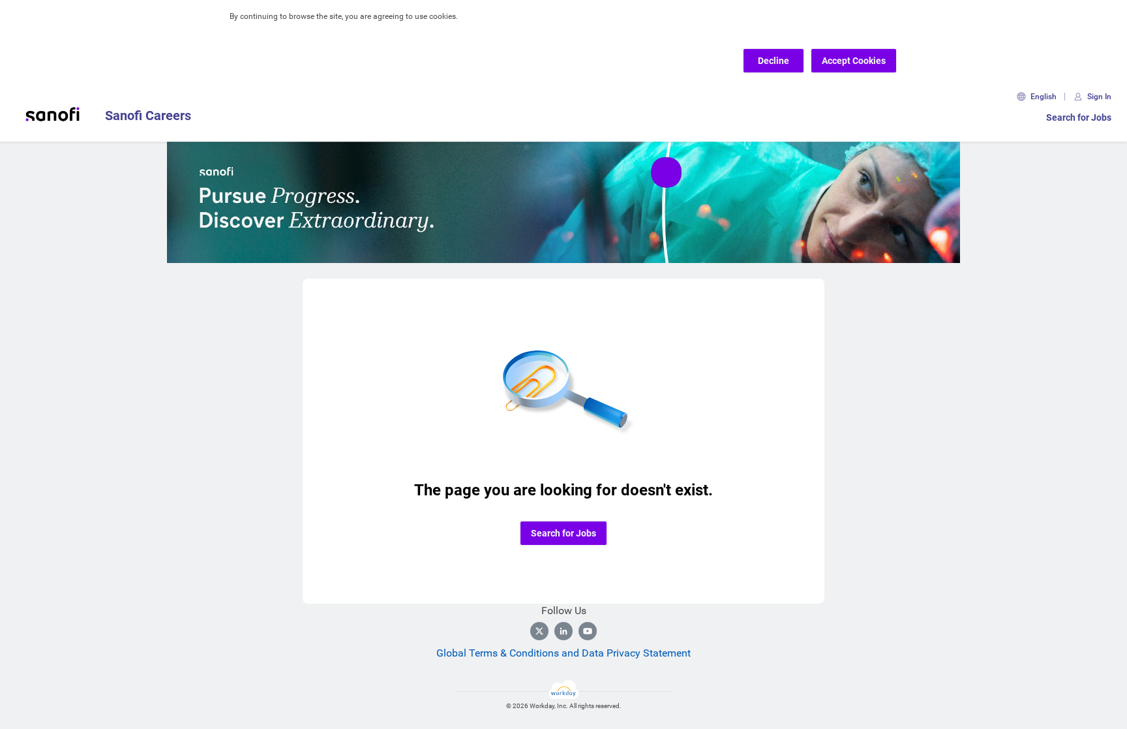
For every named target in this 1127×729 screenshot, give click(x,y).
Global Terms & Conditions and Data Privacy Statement (563, 653)
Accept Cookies (854, 60)
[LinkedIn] (563, 631)
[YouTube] (588, 631)
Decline (773, 60)
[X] (539, 631)
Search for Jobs (1078, 117)
